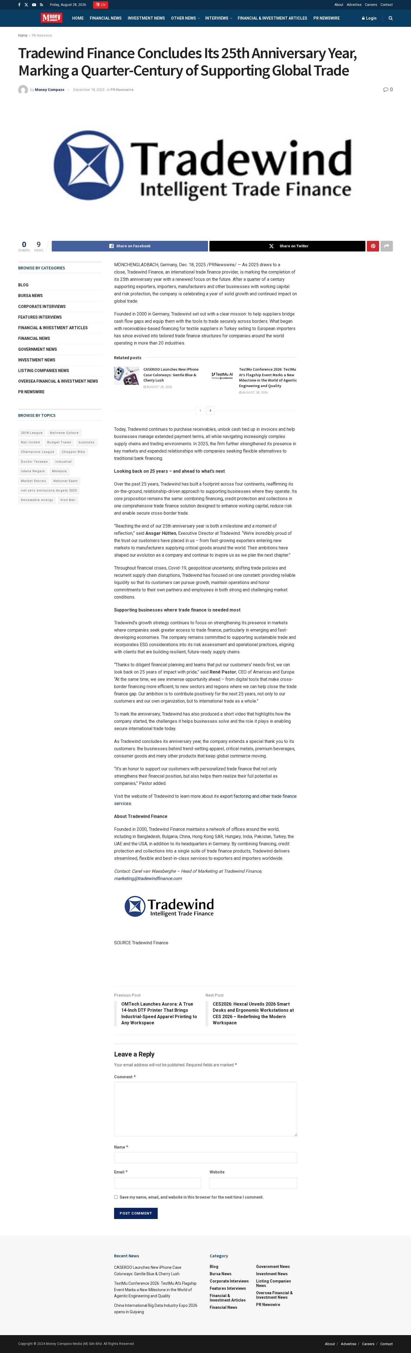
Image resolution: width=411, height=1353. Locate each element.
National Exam (65, 481)
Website (217, 1172)
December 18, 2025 (88, 90)
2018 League (32, 433)
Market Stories (33, 481)
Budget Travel (59, 442)
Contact (387, 5)
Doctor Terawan (34, 461)
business (87, 442)
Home (78, 18)
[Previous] (200, 411)
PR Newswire (326, 18)
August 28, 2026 (159, 387)
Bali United (30, 442)
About (338, 5)
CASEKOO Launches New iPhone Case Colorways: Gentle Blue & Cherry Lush (171, 375)
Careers (371, 5)
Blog (23, 285)
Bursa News (30, 295)
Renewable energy (37, 500)
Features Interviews (40, 317)
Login (371, 18)
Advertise (354, 5)
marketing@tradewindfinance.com (148, 878)
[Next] (210, 411)
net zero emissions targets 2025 (49, 490)
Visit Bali (67, 500)
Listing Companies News (43, 370)
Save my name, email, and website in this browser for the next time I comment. (192, 1197)
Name (121, 1147)
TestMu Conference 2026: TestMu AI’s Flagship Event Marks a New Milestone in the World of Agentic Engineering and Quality (268, 377)
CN (103, 5)
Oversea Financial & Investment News (58, 381)
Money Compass (49, 90)
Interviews (216, 18)
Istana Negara (33, 471)
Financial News (106, 18)
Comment (125, 1076)
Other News (183, 18)
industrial (63, 461)
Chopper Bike (73, 452)
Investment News (146, 18)
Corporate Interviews (42, 306)
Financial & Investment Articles (272, 18)
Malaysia (59, 471)
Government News (37, 349)
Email (121, 1172)
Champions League (38, 452)
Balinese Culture (64, 433)
